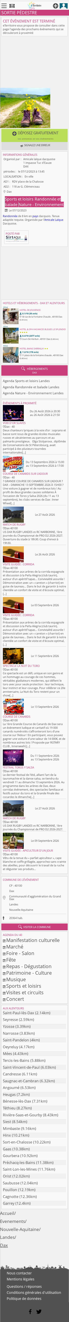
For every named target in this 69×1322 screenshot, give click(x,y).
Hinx (7, 1135)
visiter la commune (34, 927)
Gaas (7, 1149)
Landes (13, 904)
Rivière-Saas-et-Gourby (22, 1114)
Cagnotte (10, 1196)
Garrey (8, 1203)
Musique (16, 979)
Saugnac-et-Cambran (21, 1080)
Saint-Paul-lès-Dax (18, 1012)
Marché (14, 946)
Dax (11, 891)
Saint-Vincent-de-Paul (21, 1067)
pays (35, 216)
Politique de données (24, 1298)
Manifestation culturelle (33, 940)
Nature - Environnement (41, 204)
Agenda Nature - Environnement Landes (33, 393)
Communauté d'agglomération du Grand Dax (35, 898)
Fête (11, 959)
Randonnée (10, 216)
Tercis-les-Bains (16, 1060)
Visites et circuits (25, 992)
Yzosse (8, 1026)
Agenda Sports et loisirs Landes (26, 381)
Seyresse (10, 1019)
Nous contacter (19, 1273)
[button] (34, 135)
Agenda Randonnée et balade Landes (31, 387)
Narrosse (11, 1033)
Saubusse (11, 1183)
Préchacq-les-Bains (19, 1162)
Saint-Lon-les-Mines (20, 1169)
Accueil (7, 1213)
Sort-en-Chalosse (17, 1142)
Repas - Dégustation (29, 966)
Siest (7, 1121)
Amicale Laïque (54, 220)
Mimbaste (11, 1128)
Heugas (9, 1094)
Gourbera (11, 1155)
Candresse (12, 1074)
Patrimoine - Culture (29, 972)
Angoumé (11, 1087)
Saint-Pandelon (16, 1040)
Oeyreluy (10, 1046)
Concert (15, 999)
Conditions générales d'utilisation (34, 1292)
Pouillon (10, 1189)
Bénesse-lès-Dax (17, 1101)
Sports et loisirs (19, 199)
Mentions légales (20, 1279)
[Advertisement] (34, 63)
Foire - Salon (20, 953)
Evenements (12, 1221)
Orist (7, 1176)
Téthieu (9, 1108)
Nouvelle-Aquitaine (21, 910)
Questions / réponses (24, 1286)
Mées (7, 1053)
